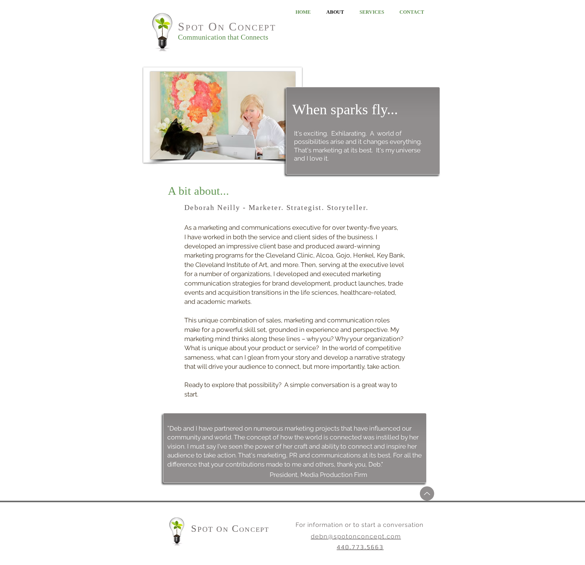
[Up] (427, 493)
